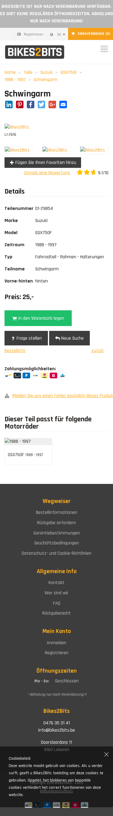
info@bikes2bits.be (56, 730)
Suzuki (46, 72)
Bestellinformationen (56, 512)
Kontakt (56, 582)
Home (10, 72)
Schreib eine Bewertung (47, 173)
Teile (28, 72)
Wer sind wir (56, 593)
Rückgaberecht (56, 613)
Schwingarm (45, 80)
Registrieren (33, 34)
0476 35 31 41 (56, 723)
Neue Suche (72, 338)
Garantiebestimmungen (56, 533)
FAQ (56, 603)
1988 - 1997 (15, 80)
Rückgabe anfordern (56, 523)
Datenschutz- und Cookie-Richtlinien (56, 553)
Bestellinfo (15, 351)
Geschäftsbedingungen (56, 543)
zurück (97, 351)
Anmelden (56, 643)
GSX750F (69, 72)
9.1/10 (102, 173)
